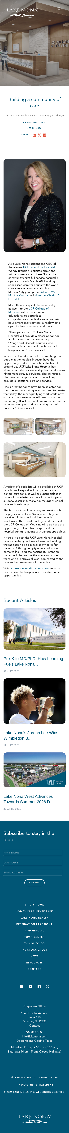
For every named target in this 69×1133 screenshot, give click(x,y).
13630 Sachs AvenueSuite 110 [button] (34, 1015)
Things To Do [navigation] (34, 943)
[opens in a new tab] (35, 135)
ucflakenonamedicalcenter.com (29, 568)
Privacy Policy (25, 1077)
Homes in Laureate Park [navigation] (34, 911)
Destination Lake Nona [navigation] (34, 924)
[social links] (21, 986)
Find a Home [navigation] (34, 904)
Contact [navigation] (34, 969)
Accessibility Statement (36, 1085)
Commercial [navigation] (34, 930)
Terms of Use (48, 1077)
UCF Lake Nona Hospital (39, 267)
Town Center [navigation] (34, 937)
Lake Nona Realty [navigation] (34, 917)
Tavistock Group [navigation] (34, 949)
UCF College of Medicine (28, 310)
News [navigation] (35, 956)
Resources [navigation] (34, 962)
